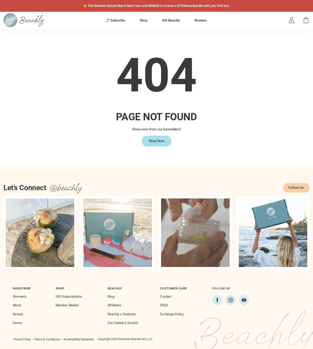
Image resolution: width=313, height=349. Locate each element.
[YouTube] (244, 300)
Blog (111, 296)
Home (17, 323)
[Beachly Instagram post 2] (117, 232)
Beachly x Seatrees (122, 314)
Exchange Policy (172, 314)
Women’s (19, 296)
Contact (166, 296)
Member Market (67, 305)
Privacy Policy (22, 339)
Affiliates (114, 305)
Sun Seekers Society (123, 323)
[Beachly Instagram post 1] (40, 232)
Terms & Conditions (47, 339)
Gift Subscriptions (69, 296)
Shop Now (157, 141)
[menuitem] (115, 20)
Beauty (18, 314)
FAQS (164, 305)
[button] (116, 20)
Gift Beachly (171, 20)
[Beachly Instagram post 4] (273, 232)
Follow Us (296, 188)
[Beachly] (23, 20)
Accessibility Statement (78, 339)
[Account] (291, 20)
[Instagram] (230, 300)
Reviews (201, 20)
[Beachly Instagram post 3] (195, 232)
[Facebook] (217, 300)
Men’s (17, 305)
